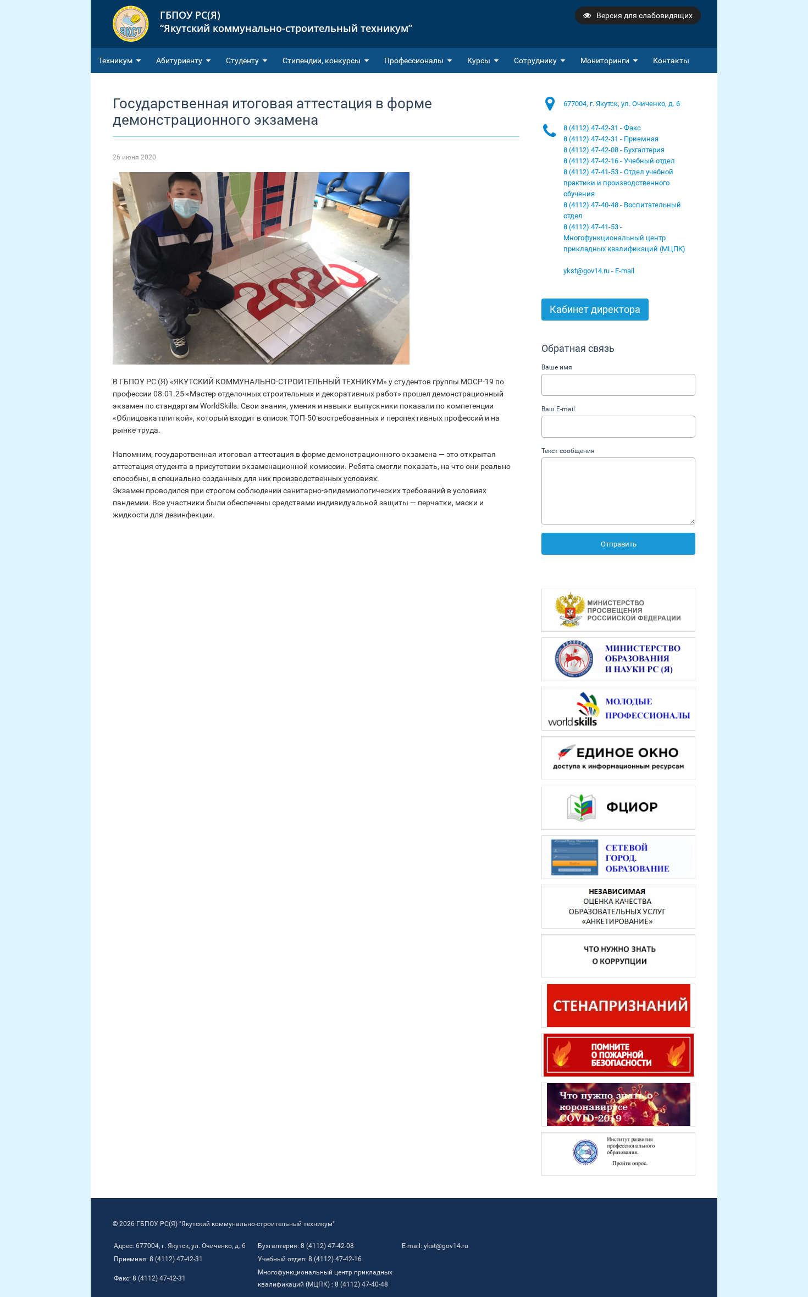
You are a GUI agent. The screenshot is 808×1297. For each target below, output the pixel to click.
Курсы (478, 60)
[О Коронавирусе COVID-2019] (618, 1105)
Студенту (242, 60)
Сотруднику (535, 60)
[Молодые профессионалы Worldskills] (618, 709)
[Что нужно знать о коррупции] (618, 956)
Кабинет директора (595, 309)
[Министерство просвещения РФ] (618, 610)
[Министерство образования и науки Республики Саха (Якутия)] (618, 659)
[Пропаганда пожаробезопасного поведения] (618, 1055)
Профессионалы (414, 60)
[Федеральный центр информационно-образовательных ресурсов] (618, 808)
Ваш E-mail (558, 409)
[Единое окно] (618, 758)
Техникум (115, 60)
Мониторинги (604, 60)
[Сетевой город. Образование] (618, 857)
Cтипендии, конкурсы (322, 60)
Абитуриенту (179, 60)
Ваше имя (556, 367)
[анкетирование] (618, 907)
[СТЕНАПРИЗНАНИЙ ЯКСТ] (618, 1006)
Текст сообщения (568, 451)
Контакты (671, 60)
